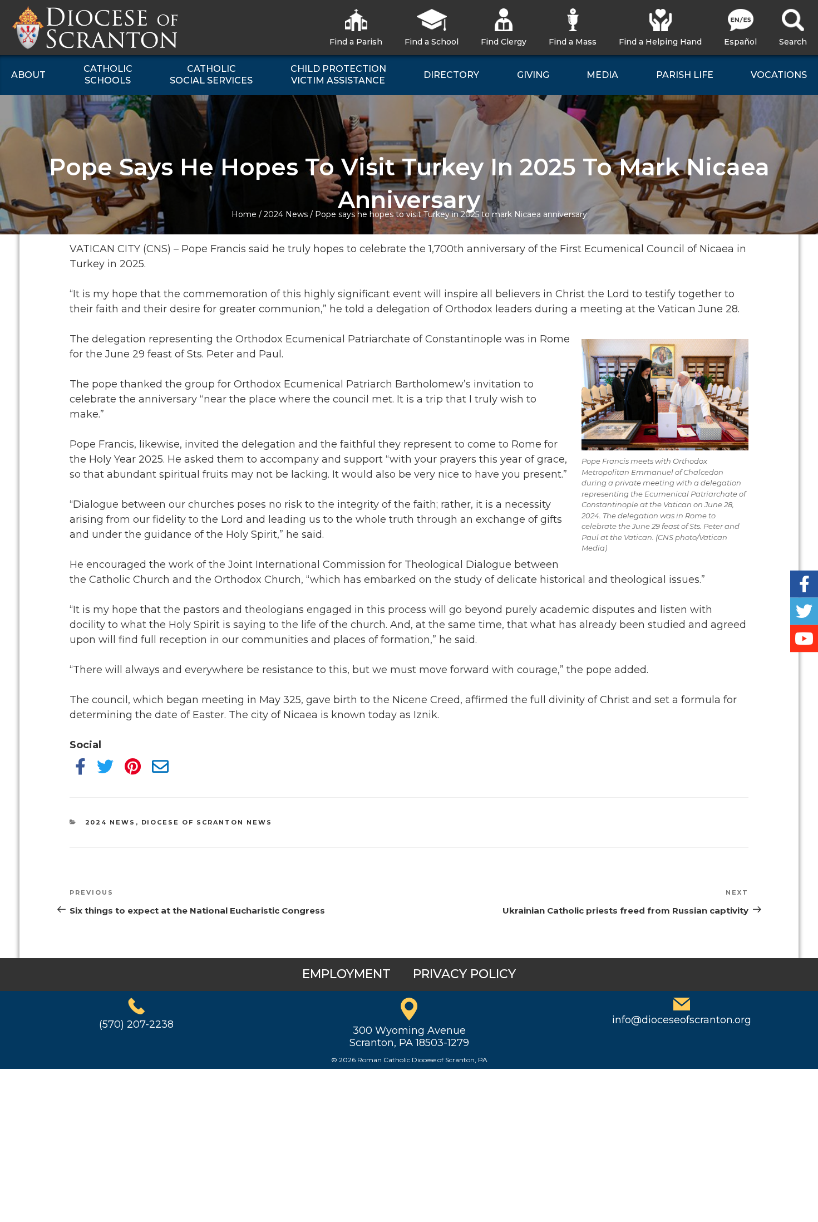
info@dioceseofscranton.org (681, 1020)
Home (244, 214)
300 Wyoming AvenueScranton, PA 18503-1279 (409, 1036)
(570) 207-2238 (136, 1024)
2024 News (286, 214)
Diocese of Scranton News (207, 822)
